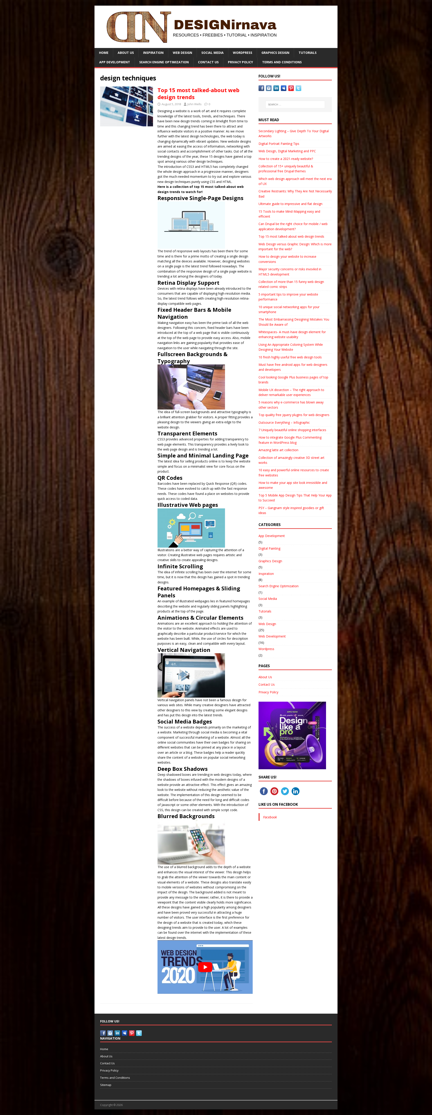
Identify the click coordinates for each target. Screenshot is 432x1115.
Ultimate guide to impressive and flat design (290, 204)
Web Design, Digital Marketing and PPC (287, 151)
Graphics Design (275, 52)
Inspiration (153, 52)
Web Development (272, 636)
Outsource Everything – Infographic (284, 422)
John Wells (194, 104)
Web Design (182, 52)
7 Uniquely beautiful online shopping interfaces (292, 430)
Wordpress (266, 649)
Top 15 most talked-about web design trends (198, 93)
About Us (126, 52)
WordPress (242, 52)
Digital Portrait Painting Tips (279, 143)
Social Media (212, 52)
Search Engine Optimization (164, 62)
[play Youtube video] (205, 967)
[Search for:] (295, 104)
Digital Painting (269, 548)
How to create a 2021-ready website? (286, 159)
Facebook (270, 817)
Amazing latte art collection (278, 450)
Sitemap (105, 1085)
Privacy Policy (240, 62)
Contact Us (208, 62)
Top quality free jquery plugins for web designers (294, 415)
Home (103, 52)
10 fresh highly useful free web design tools (290, 357)
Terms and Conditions (282, 62)
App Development (114, 62)
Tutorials (308, 52)
